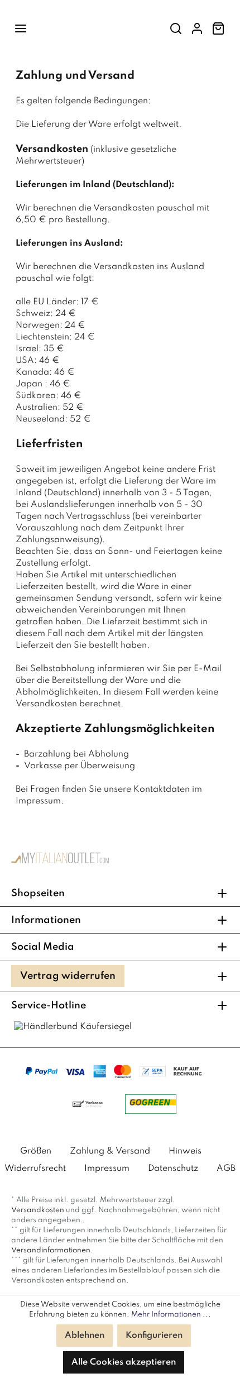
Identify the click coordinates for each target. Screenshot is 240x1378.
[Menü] (21, 29)
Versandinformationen (50, 1250)
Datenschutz (173, 1168)
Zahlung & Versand (110, 1151)
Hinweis (185, 1151)
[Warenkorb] (218, 29)
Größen (35, 1151)
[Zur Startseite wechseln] (60, 860)
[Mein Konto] (197, 29)
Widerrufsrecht (35, 1168)
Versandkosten (37, 1210)
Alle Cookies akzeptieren (123, 1362)
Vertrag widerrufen (68, 976)
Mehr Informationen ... (171, 1314)
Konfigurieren (154, 1335)
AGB (226, 1168)
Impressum (106, 1168)
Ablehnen (84, 1335)
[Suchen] (175, 29)
